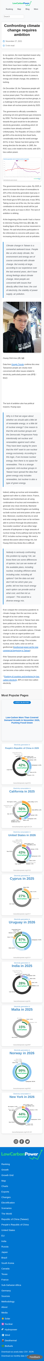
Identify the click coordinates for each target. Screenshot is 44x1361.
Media (4, 1312)
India (3, 1241)
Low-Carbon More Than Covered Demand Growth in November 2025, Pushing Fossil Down (22, 713)
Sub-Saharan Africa (11, 1285)
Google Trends (17, 364)
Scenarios (6, 1208)
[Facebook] (22, 1143)
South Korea (7, 1263)
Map (19, 9)
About (4, 1307)
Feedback (35, 1357)
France (5, 1279)
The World (6, 1213)
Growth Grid (7, 1175)
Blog (27, 9)
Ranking (9, 9)
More (36, 9)
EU (3, 1235)
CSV (26, 1352)
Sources (5, 1296)
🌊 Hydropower (9, 1329)
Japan (4, 1252)
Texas (4, 1274)
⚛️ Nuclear (7, 1324)
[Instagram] (16, 1143)
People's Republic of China (15, 1224)
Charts (4, 1186)
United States (8, 1230)
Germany (6, 1290)
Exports (5, 1191)
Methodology (8, 1301)
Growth (5, 1169)
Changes (6, 1197)
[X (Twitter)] (27, 1143)
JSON (31, 1352)
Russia (4, 1246)
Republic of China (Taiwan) (15, 1219)
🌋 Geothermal (9, 1340)
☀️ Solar (5, 1318)
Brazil (4, 1257)
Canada (5, 1268)
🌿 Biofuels (7, 1346)
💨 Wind (5, 1335)
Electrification (8, 1202)
